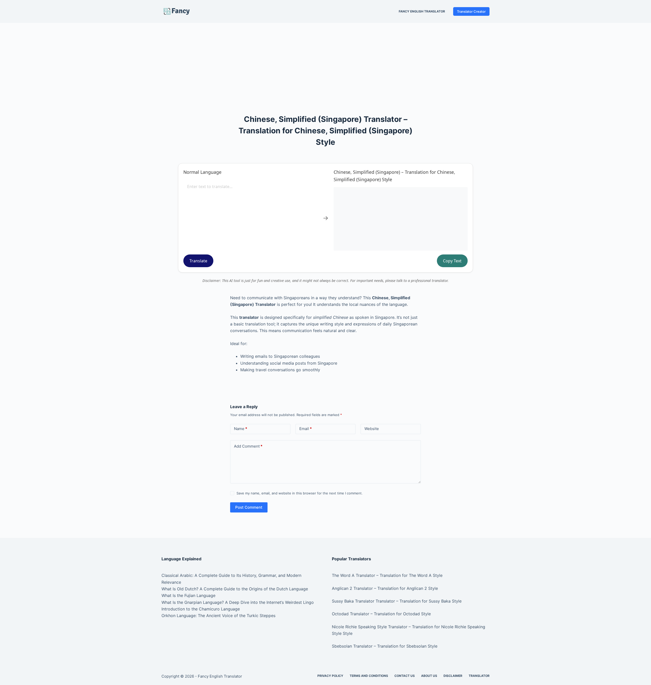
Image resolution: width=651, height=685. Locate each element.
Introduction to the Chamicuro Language (200, 608)
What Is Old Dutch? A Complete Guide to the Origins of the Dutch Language (234, 588)
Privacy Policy (330, 676)
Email (305, 428)
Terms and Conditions (369, 676)
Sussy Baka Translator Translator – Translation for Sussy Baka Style (397, 601)
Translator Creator (471, 11)
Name (240, 428)
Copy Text (452, 261)
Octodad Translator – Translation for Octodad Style (381, 613)
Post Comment (248, 507)
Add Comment (248, 446)
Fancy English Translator (422, 11)
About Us (429, 676)
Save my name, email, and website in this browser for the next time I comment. (299, 493)
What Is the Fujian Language (188, 595)
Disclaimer (452, 676)
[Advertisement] (325, 60)
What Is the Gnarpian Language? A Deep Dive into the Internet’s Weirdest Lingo (237, 602)
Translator (479, 676)
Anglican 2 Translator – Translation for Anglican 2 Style (385, 588)
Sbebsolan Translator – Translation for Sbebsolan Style (384, 646)
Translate (198, 261)
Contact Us (404, 676)
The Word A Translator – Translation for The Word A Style (387, 575)
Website (371, 428)
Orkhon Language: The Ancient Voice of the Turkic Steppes (218, 615)
